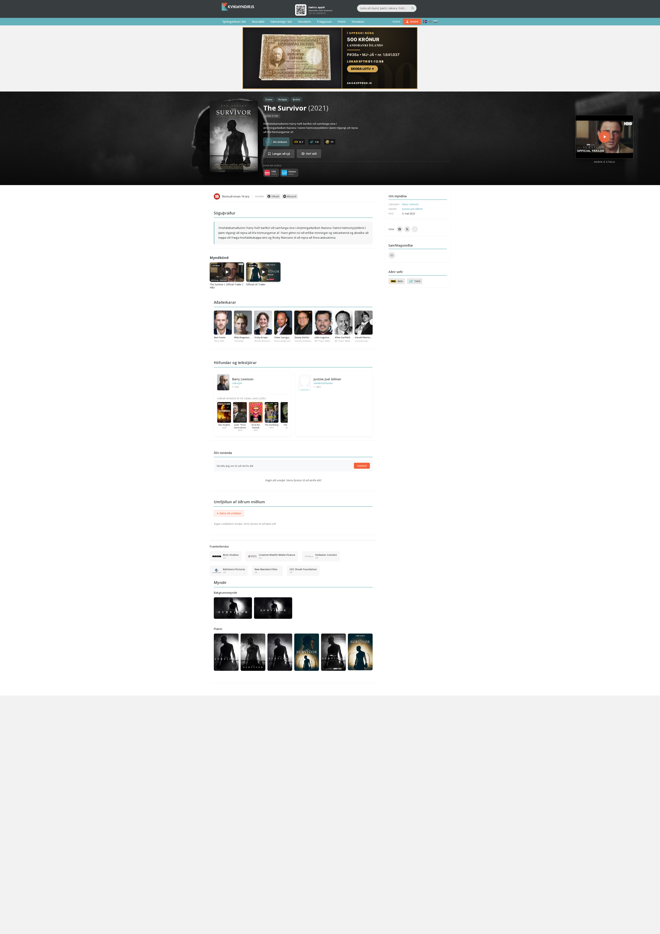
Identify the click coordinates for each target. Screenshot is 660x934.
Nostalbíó (258, 22)
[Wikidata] (391, 255)
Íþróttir (296, 99)
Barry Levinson (242, 379)
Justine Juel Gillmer (327, 379)
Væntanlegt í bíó (281, 22)
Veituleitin (304, 22)
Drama (269, 99)
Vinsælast (358, 22)
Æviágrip (282, 99)
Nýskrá (396, 21)
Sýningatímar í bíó (234, 22)
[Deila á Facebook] (400, 229)
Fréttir (342, 22)
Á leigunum (324, 22)
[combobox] (387, 8)
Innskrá (361, 465)
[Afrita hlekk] (415, 229)
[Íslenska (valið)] (425, 21)
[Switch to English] (430, 21)
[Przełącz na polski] (435, 21)
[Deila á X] (407, 229)
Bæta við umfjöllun (229, 513)
